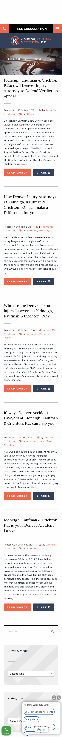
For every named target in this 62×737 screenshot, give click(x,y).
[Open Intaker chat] (27, 735)
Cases (31, 114)
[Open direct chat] (54, 697)
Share (42, 172)
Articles (32, 230)
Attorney (44, 230)
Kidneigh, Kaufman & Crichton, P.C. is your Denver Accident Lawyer (31, 525)
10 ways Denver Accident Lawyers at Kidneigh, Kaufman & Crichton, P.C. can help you (31, 418)
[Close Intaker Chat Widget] (59, 697)
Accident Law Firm (39, 441)
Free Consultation (31, 29)
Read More (16, 172)
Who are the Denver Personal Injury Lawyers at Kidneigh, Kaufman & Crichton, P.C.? (30, 311)
